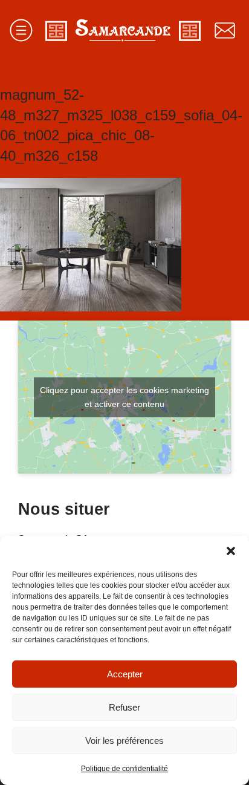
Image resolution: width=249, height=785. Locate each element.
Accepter (125, 674)
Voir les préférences (124, 740)
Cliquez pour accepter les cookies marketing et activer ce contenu (124, 397)
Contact (225, 30)
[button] (231, 551)
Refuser (124, 707)
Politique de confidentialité (124, 768)
